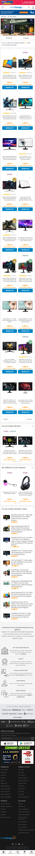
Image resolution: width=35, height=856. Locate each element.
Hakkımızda (21, 806)
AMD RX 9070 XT (23, 780)
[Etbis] (28, 757)
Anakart (3, 778)
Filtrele (10, 38)
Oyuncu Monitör (5, 794)
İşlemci (3, 780)
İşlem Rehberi (22, 824)
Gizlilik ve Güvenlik (24, 812)
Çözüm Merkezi (5, 804)
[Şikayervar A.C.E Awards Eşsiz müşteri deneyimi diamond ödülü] (10, 757)
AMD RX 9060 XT (23, 778)
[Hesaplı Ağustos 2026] (17, 2)
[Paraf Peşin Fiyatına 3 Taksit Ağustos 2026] (17, 12)
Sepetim (3, 814)
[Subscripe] (32, 738)
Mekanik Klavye (5, 786)
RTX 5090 (21, 794)
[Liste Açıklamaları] (32, 426)
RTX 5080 (21, 791)
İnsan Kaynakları (23, 809)
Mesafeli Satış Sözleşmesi (26, 830)
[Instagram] (16, 844)
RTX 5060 (21, 772)
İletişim (20, 804)
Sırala (27, 38)
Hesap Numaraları (23, 814)
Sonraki (29, 419)
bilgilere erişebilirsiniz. (24, 696)
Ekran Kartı (4, 783)
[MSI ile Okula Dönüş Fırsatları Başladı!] (17, 27)
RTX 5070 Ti (21, 789)
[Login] (3, 7)
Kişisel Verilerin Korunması (23, 818)
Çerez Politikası (22, 827)
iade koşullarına (20, 675)
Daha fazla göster (6, 797)
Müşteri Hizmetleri (6, 806)
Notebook (3, 772)
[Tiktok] (22, 844)
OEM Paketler (5, 770)
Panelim (3, 809)
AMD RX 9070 (22, 783)
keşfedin (23, 654)
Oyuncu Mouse (5, 791)
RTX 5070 (21, 786)
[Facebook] (13, 844)
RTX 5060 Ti (21, 775)
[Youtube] (19, 844)
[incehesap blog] (9, 829)
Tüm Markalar (22, 822)
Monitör (3, 775)
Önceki (5, 419)
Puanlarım (4, 812)
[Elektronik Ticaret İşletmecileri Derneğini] (18, 725)
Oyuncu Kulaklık (5, 789)
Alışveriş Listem (5, 817)
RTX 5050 (21, 770)
